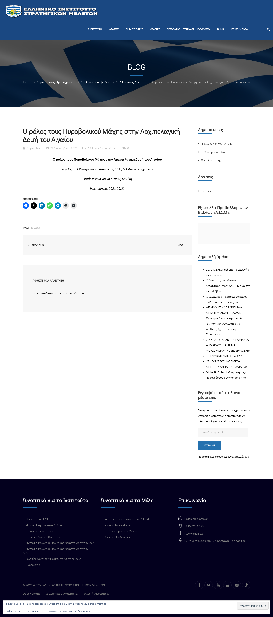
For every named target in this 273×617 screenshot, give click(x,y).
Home (27, 82)
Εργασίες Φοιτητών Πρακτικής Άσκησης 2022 (53, 559)
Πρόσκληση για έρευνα (39, 531)
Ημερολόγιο (33, 565)
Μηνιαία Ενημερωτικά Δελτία (44, 525)
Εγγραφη (209, 445)
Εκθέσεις (206, 191)
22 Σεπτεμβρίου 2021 (63, 148)
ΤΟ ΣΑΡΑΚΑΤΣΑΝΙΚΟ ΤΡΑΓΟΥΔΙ (225, 356)
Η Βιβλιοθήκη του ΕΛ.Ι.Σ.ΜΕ (217, 144)
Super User (34, 148)
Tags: (26, 227)
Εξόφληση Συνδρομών (117, 537)
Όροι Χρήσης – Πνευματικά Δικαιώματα (50, 593)
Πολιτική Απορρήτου (96, 593)
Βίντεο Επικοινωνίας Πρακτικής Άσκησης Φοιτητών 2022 (55, 551)
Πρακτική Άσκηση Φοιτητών (43, 537)
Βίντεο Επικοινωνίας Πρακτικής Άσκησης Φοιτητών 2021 (60, 543)
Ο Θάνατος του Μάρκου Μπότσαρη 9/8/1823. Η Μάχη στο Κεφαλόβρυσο (228, 285)
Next (181, 245)
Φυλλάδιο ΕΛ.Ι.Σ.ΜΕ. (37, 519)
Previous (37, 245)
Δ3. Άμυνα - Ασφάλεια (95, 82)
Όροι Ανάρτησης (211, 160)
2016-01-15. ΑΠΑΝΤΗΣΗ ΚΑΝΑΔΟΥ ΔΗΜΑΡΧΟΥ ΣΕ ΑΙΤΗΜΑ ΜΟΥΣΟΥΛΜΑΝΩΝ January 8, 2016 (228, 345)
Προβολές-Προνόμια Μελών (120, 531)
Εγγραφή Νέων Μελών (117, 525)
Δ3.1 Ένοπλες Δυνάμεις (131, 82)
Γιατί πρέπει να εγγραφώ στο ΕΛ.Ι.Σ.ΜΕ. (127, 519)
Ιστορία (35, 227)
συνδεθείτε (77, 293)
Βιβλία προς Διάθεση (214, 152)
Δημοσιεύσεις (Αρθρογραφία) (55, 82)
